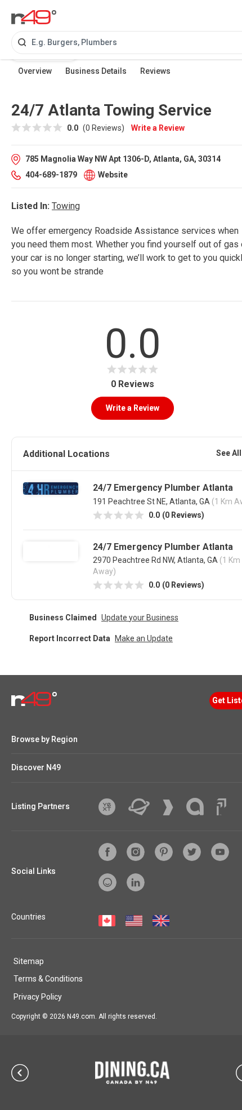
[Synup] (172, 807)
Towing (66, 206)
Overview (35, 71)
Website (113, 174)
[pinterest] (164, 852)
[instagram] (135, 852)
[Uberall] (143, 807)
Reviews (155, 71)
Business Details (96, 71)
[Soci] (221, 807)
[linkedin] (135, 882)
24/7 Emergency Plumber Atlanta (163, 487)
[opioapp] (107, 882)
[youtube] (220, 852)
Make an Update (144, 638)
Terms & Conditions (48, 978)
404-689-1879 (51, 174)
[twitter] (192, 852)
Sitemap (29, 961)
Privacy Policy (38, 996)
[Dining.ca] (132, 1072)
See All (228, 453)
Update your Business (139, 617)
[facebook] (107, 852)
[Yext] (111, 807)
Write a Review (158, 127)
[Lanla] (199, 806)
